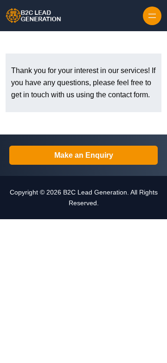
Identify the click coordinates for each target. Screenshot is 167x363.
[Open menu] (152, 16)
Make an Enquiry (83, 155)
